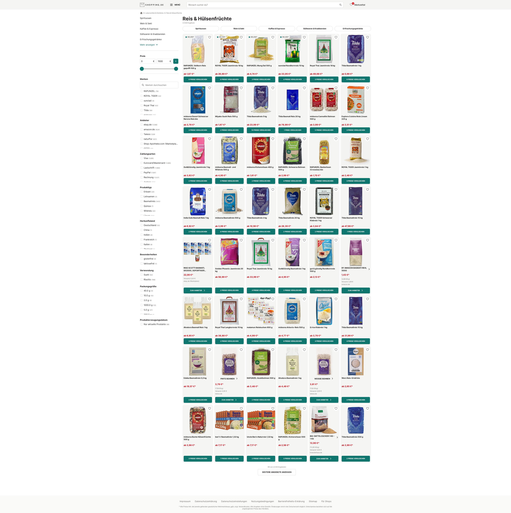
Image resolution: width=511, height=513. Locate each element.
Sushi (148, 274)
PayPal (150, 172)
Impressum (185, 501)
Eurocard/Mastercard (157, 163)
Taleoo (149, 134)
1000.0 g (150, 305)
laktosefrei (150, 263)
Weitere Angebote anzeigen (276, 472)
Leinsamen (150, 196)
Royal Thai (151, 105)
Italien (148, 244)
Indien (148, 234)
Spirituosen (145, 18)
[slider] (142, 69)
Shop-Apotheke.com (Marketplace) (161, 143)
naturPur (150, 139)
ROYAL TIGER (152, 95)
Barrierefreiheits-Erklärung (291, 501)
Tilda (148, 110)
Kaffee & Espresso (149, 28)
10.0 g (148, 295)
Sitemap (313, 501)
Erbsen (149, 191)
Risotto (149, 279)
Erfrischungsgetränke (151, 39)
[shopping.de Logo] (151, 5)
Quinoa (148, 206)
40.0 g (148, 290)
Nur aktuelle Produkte (156, 324)
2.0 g (148, 300)
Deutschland (152, 225)
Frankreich (150, 239)
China (148, 230)
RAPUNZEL (151, 91)
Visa (149, 158)
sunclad (149, 100)
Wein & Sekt (146, 23)
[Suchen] (340, 5)
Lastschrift (152, 167)
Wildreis (149, 210)
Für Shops (326, 501)
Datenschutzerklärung (206, 501)
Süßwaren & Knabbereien (152, 34)
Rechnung (151, 177)
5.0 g (148, 309)
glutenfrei (150, 258)
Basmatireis (152, 201)
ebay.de (150, 124)
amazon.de (152, 129)
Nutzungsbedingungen (262, 501)
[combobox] (265, 5)
